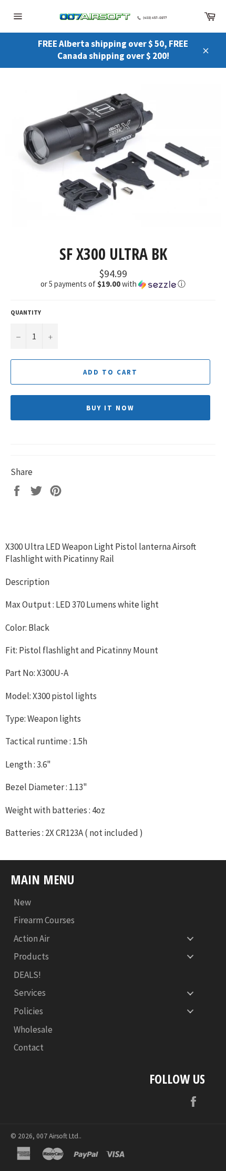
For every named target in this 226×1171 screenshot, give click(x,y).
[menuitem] (108, 901)
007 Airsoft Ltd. (58, 1136)
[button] (113, 284)
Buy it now (110, 407)
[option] (113, 155)
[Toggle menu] (190, 938)
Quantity (26, 312)
